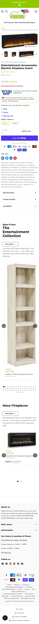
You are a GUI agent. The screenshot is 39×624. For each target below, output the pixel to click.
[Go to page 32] (27, 388)
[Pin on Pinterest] (15, 158)
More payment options (19, 143)
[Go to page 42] (13, 390)
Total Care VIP (8, 116)
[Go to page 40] (9, 390)
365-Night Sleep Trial (28, 598)
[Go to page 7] (14, 386)
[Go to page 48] (24, 390)
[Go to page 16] (31, 386)
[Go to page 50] (27, 390)
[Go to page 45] (18, 390)
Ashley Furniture (9, 72)
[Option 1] (6, 126)
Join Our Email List (16, 596)
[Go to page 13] (25, 386)
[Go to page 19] (3, 388)
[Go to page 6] (13, 386)
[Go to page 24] (13, 388)
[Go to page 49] (25, 390)
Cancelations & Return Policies (12, 594)
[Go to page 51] (29, 390)
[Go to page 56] (18, 392)
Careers (27, 589)
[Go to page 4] (9, 386)
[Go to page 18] (35, 386)
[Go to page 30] (24, 388)
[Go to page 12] (24, 386)
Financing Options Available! (12, 86)
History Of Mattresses (18, 592)
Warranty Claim (30, 596)
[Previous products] (4, 326)
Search (9, 585)
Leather (5, 112)
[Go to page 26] (16, 388)
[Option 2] (16, 126)
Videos (20, 589)
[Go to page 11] (22, 386)
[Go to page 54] (35, 390)
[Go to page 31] (25, 388)
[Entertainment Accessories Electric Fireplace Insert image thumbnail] (26, 54)
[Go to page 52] (31, 390)
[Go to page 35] (33, 388)
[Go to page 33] (29, 388)
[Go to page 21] (7, 388)
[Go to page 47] (22, 390)
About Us (17, 585)
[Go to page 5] (11, 386)
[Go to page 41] (11, 390)
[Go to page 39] (7, 390)
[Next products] (35, 326)
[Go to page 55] (16, 392)
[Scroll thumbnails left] (2, 54)
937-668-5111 (6, 553)
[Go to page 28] (20, 388)
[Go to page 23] (11, 388)
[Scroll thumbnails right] (36, 54)
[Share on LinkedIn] (11, 158)
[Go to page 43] (14, 390)
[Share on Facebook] (2, 158)
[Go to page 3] (7, 386)
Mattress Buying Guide (11, 598)
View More (9, 244)
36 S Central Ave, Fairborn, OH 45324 (14, 540)
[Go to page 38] (5, 390)
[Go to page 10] (20, 386)
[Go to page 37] (3, 390)
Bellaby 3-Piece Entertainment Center (19, 374)
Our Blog (28, 587)
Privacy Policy (29, 594)
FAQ (33, 589)
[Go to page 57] (20, 392)
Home (3, 28)
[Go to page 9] (18, 386)
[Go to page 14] (27, 386)
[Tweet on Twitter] (6, 158)
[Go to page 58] (22, 392)
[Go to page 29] (22, 388)
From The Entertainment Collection (13, 62)
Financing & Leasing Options (14, 587)
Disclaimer (5, 596)
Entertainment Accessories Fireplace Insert (21, 456)
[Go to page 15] (29, 386)
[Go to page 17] (33, 386)
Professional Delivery (8, 589)
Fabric (5, 109)
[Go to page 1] (4, 386)
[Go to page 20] (5, 388)
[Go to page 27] (18, 388)
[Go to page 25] (14, 388)
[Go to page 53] (33, 390)
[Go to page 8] (16, 386)
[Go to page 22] (9, 388)
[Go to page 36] (35, 388)
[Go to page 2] (5, 386)
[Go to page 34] (31, 388)
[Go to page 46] (20, 390)
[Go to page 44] (16, 390)
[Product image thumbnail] (5, 54)
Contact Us (25, 585)
